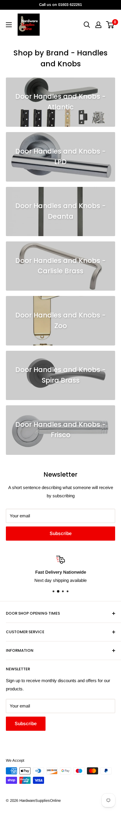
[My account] (98, 25)
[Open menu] (9, 24)
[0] (110, 24)
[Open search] (87, 25)
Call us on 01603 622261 (60, 4)
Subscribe (61, 533)
